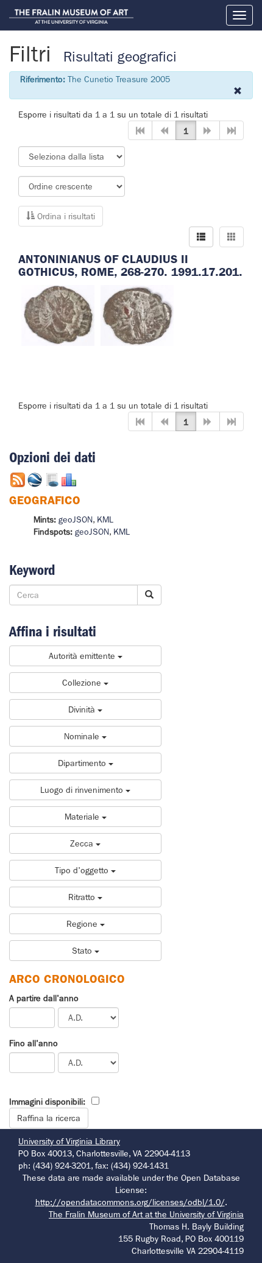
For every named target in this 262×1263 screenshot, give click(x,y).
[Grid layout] (231, 237)
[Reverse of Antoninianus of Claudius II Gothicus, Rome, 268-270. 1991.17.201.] (137, 314)
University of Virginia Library (69, 1141)
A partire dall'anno (44, 998)
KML (105, 519)
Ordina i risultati (65, 216)
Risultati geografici (120, 57)
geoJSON (75, 519)
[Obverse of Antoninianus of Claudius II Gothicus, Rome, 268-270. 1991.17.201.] (57, 314)
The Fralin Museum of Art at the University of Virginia (146, 1214)
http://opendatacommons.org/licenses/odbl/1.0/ (130, 1202)
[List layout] (201, 237)
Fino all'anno (33, 1043)
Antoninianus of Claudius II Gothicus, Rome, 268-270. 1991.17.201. (130, 265)
